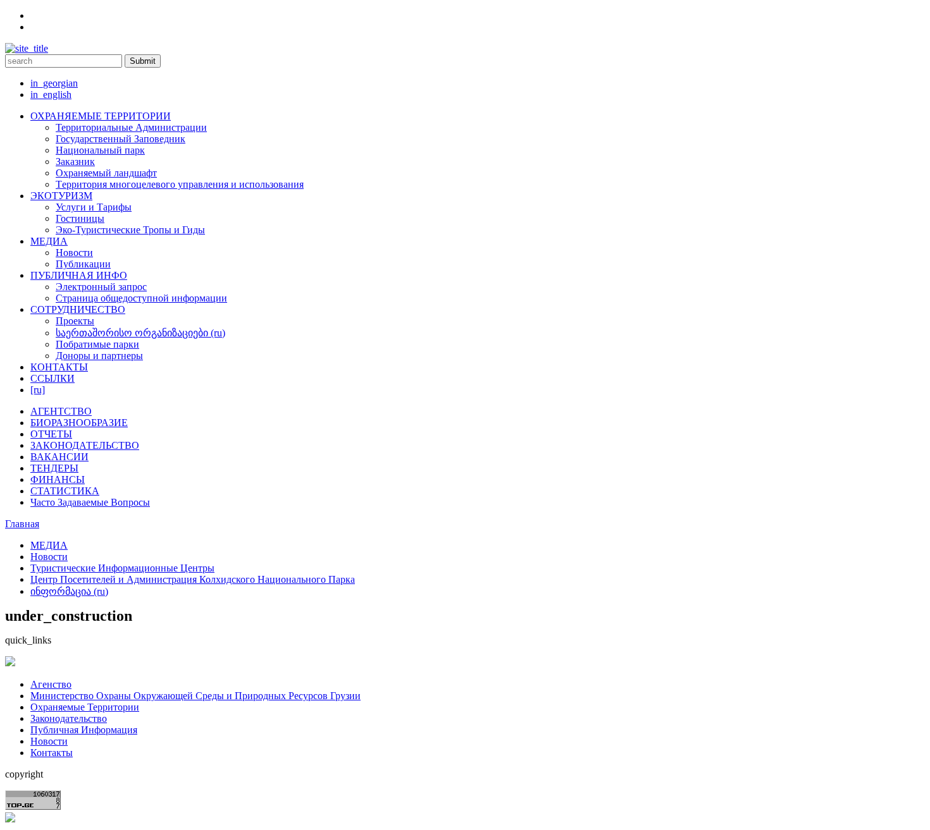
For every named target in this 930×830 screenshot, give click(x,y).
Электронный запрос (101, 286)
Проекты (75, 320)
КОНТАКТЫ (59, 367)
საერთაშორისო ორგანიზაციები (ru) (140, 332)
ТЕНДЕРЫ (54, 468)
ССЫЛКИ (52, 378)
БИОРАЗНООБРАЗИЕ (79, 422)
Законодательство (68, 718)
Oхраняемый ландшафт (106, 173)
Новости (74, 252)
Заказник (75, 161)
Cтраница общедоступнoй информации (141, 298)
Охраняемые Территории (84, 707)
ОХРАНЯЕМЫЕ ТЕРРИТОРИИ (100, 116)
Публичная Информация (83, 729)
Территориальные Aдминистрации (131, 127)
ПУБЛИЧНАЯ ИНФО (78, 275)
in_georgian (54, 83)
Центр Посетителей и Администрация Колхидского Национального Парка (192, 579)
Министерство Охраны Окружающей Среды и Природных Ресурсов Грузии (195, 695)
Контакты (51, 752)
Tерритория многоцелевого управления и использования (180, 184)
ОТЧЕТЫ (51, 434)
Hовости (49, 741)
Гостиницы (80, 218)
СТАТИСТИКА (64, 490)
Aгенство (50, 684)
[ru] (37, 389)
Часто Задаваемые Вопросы (90, 502)
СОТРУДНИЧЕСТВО (77, 309)
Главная (22, 523)
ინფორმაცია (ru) (69, 591)
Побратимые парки (97, 344)
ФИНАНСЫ (57, 479)
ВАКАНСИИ (59, 456)
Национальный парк (100, 150)
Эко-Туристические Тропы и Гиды (130, 229)
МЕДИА (49, 241)
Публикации (83, 264)
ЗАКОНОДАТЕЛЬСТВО (84, 445)
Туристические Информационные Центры (122, 568)
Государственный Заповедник (120, 138)
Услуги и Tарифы (94, 207)
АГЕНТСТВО (61, 411)
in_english (50, 94)
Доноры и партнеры (99, 355)
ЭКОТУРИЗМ (61, 195)
